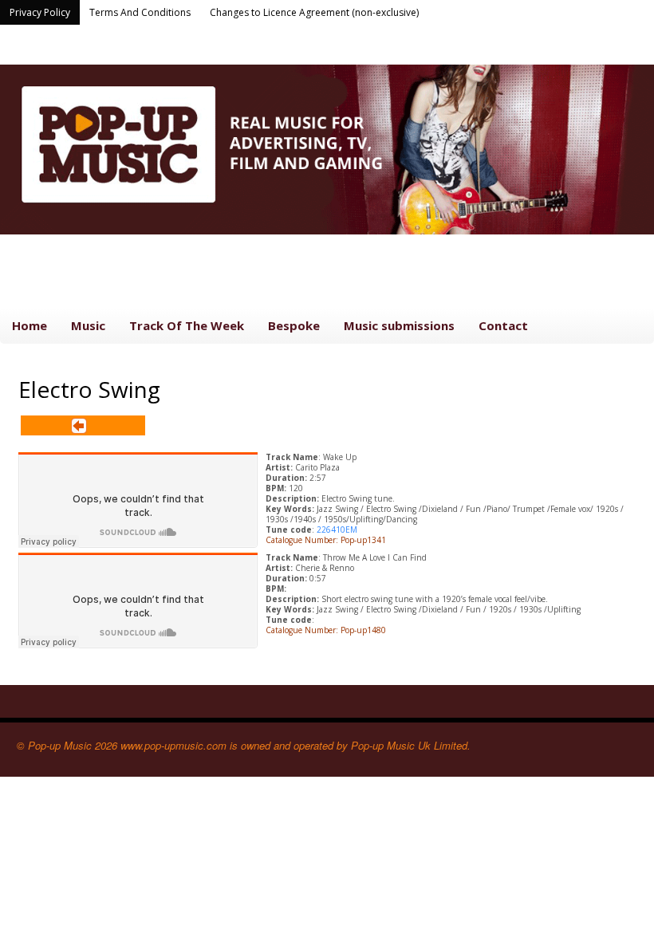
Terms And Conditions (140, 12)
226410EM (337, 529)
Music (88, 325)
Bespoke (294, 325)
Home (29, 325)
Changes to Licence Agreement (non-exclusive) (314, 12)
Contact (503, 325)
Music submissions (399, 325)
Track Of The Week (186, 325)
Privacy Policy (40, 12)
